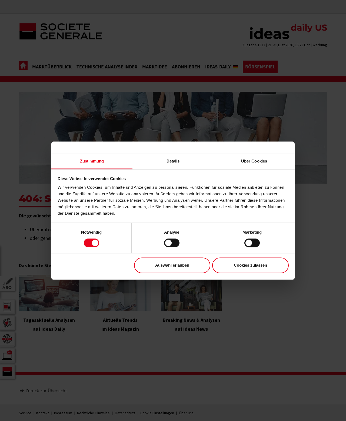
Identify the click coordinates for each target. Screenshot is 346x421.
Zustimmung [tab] (92, 161)
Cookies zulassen (250, 265)
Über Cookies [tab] (254, 161)
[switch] (171, 242)
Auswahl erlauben (172, 265)
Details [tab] (173, 161)
